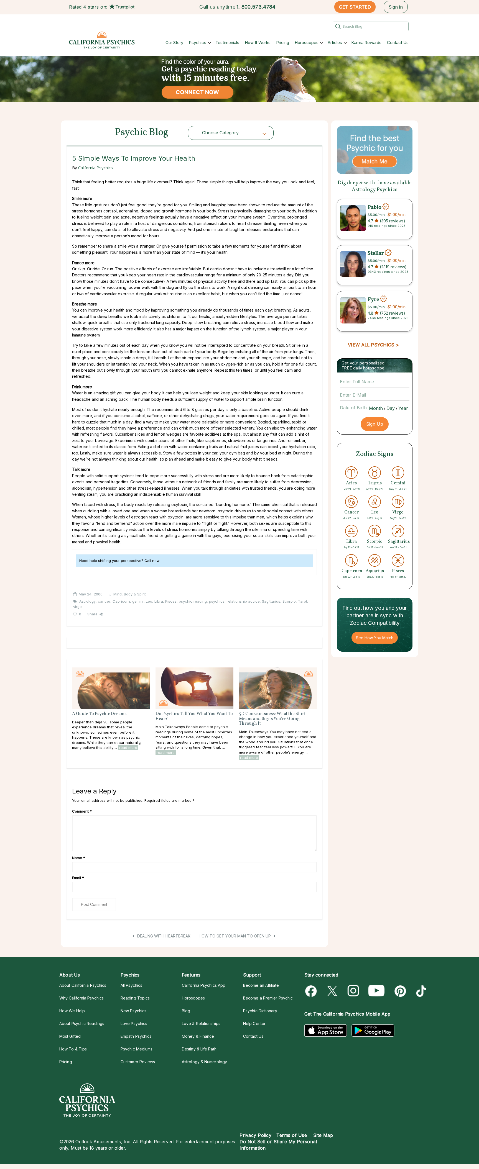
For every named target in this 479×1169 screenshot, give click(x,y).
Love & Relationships (201, 1023)
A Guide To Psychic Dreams (99, 714)
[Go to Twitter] (332, 991)
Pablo (374, 207)
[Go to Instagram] (353, 991)
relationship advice (243, 601)
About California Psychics (82, 985)
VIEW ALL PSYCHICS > (373, 345)
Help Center (254, 1023)
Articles (335, 42)
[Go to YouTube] (376, 991)
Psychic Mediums (136, 1049)
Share (92, 614)
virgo (77, 606)
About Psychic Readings (81, 1023)
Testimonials (227, 42)
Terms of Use (291, 1135)
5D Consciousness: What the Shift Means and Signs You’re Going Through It (272, 719)
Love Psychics (134, 1023)
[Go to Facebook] (312, 991)
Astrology (87, 601)
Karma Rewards (366, 42)
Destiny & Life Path (199, 1049)
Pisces (171, 601)
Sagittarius (271, 601)
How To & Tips (73, 1049)
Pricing (282, 42)
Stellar (376, 253)
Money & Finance (198, 1036)
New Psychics (133, 1010)
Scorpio (289, 601)
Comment (82, 811)
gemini (138, 601)
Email (78, 877)
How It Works (258, 42)
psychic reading (193, 601)
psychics (217, 601)
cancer (104, 601)
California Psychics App (203, 985)
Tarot (302, 601)
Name (78, 857)
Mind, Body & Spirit (129, 594)
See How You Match (374, 637)
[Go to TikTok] (420, 991)
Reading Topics (135, 998)
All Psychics (131, 985)
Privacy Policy (255, 1135)
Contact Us (398, 42)
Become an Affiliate (261, 985)
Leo (149, 601)
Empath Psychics (136, 1036)
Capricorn (121, 601)
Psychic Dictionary (260, 1010)
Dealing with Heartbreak (163, 936)
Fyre (373, 299)
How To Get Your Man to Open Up (235, 936)
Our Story (174, 42)
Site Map (323, 1135)
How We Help (72, 1010)
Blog (186, 1010)
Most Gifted (70, 1036)
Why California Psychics (81, 998)
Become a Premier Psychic (268, 998)
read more (128, 747)
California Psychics (95, 167)
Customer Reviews (138, 1061)
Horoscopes (307, 42)
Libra (158, 601)
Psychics (197, 42)
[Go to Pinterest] (399, 991)
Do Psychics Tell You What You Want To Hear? (194, 716)
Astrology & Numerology (204, 1061)
